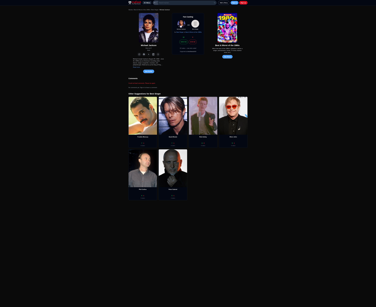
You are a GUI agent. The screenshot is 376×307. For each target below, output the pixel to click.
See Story (227, 57)
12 (183, 37)
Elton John (233, 137)
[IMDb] (153, 54)
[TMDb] (158, 54)
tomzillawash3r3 (192, 51)
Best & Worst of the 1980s (142, 9)
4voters (173, 198)
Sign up (243, 3)
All (154, 2)
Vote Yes (184, 42)
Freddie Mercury (142, 137)
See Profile (148, 71)
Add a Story (224, 3)
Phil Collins (143, 189)
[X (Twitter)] (149, 54)
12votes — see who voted (188, 48)
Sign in (234, 3)
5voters (143, 198)
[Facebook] (144, 54)
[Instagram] (139, 54)
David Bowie (173, 137)
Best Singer (154, 9)
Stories (130, 9)
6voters (203, 145)
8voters (143, 145)
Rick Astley (203, 137)
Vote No (192, 42)
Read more (136, 67)
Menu (148, 3)
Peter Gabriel (173, 189)
